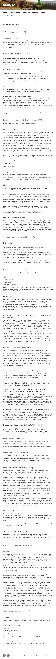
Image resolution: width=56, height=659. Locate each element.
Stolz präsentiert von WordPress (42, 655)
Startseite (5, 12)
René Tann (11, 4)
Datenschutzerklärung (8, 15)
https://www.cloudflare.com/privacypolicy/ (30, 212)
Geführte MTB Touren (15, 12)
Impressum (43, 12)
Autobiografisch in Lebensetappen (30, 12)
